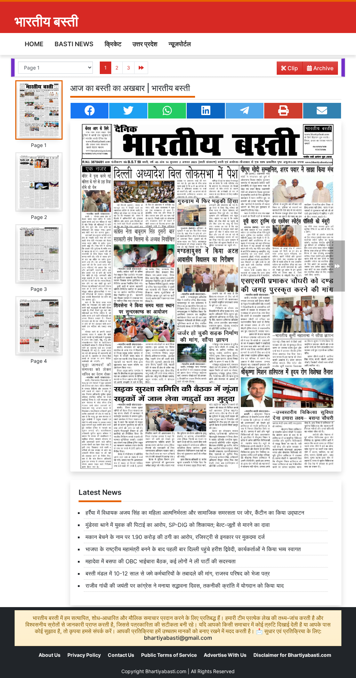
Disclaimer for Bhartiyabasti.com (292, 655)
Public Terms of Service (169, 655)
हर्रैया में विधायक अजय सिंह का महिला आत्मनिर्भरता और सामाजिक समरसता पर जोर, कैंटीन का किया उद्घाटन (195, 512)
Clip (292, 68)
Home (34, 44)
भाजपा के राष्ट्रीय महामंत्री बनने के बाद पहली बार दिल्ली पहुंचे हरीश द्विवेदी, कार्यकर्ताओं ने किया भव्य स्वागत (193, 549)
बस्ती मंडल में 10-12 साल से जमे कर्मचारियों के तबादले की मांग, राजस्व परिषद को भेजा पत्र (178, 573)
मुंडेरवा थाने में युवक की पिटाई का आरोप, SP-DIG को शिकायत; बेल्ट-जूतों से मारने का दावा (178, 524)
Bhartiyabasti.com (165, 671)
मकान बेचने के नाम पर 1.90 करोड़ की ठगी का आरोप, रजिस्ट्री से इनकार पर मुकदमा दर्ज (175, 536)
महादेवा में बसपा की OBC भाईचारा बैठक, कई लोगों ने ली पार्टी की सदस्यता (161, 561)
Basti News (74, 44)
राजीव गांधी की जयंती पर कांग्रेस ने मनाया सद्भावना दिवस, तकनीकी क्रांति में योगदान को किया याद (185, 585)
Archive (322, 68)
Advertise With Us (225, 655)
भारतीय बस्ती (46, 21)
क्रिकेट (113, 44)
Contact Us (121, 655)
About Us (49, 655)
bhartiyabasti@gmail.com (178, 637)
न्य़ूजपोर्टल (180, 44)
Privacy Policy (84, 655)
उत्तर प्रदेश (144, 44)
